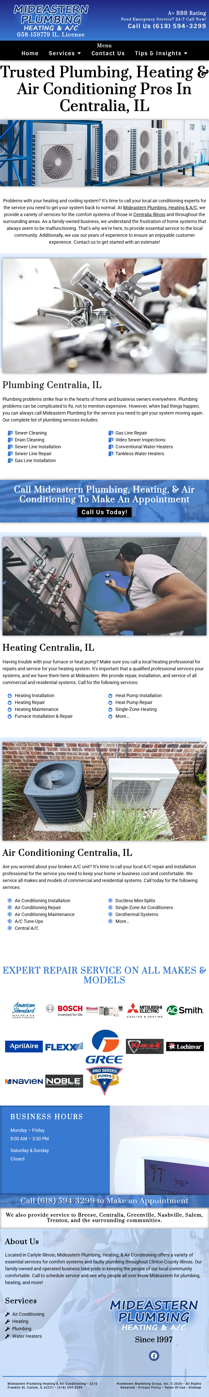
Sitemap (195, 1387)
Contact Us (108, 53)
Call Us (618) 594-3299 (167, 26)
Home (30, 53)
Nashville (170, 1215)
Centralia (111, 1215)
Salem (193, 1215)
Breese (87, 1215)
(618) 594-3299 (66, 1201)
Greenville (140, 1215)
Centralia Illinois (149, 214)
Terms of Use (174, 1387)
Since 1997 (154, 1340)
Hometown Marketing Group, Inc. (143, 1384)
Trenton (57, 1220)
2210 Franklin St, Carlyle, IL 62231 (53, 1385)
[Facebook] (154, 1356)
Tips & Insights (158, 53)
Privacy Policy (149, 1387)
